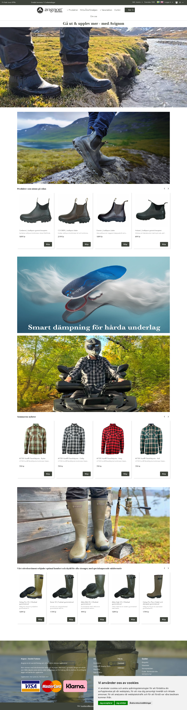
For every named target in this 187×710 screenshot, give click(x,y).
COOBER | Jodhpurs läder (68, 230)
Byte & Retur (98, 672)
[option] (35, 220)
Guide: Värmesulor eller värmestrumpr (150, 673)
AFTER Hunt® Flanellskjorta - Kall (147, 458)
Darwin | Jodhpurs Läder (106, 230)
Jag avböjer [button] (121, 703)
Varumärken (107, 10)
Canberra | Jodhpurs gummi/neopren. (33, 230)
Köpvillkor (97, 669)
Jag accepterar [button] (106, 703)
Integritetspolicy (99, 675)
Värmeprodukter (147, 668)
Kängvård (145, 662)
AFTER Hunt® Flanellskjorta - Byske (32, 458)
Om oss (93, 17)
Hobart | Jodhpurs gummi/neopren (148, 230)
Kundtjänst (97, 663)
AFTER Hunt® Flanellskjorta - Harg (109, 458)
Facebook (121, 663)
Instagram (121, 667)
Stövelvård (145, 665)
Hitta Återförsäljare (88, 10)
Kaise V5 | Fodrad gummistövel (62, 602)
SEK (149, 2)
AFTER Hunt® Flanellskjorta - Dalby (71, 458)
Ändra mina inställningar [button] (140, 703)
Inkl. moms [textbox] (136, 2)
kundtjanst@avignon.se (89, 706)
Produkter (73, 10)
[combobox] (137, 2)
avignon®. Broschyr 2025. (102, 666)
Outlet (117, 10)
